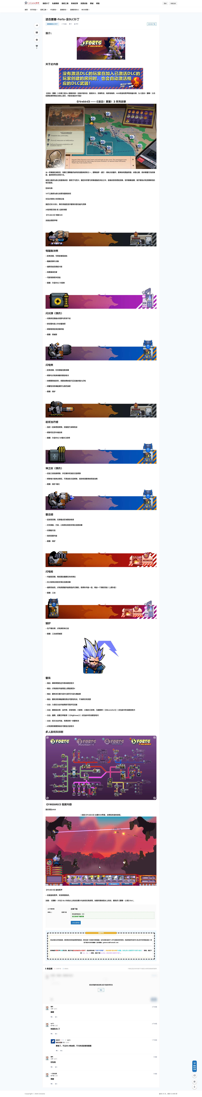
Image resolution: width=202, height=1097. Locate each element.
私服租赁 (55, 3)
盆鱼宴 (58, 1040)
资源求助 (84, 3)
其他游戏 (63, 9)
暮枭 (52, 1006)
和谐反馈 (74, 3)
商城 (91, 3)
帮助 (98, 3)
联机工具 (65, 3)
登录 (165, 3)
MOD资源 (85, 9)
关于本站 (33, 9)
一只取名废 (54, 1073)
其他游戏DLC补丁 (52, 24)
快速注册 (173, 3)
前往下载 (152, 24)
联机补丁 (46, 3)
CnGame (41, 1093)
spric (52, 1023)
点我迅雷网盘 (76, 923)
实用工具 (43, 9)
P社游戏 (53, 9)
